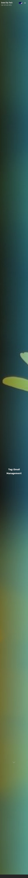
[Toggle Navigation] (25, 2)
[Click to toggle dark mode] (20, 3)
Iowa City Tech (6, 2)
